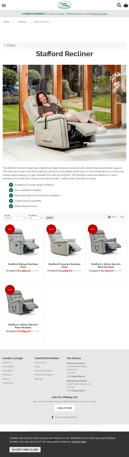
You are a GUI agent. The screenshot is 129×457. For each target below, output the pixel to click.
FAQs (37, 366)
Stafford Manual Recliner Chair (23, 265)
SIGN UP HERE (64, 408)
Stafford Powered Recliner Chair (64, 265)
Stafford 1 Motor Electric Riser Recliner (106, 265)
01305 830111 (78, 376)
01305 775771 (78, 390)
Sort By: (7, 215)
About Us (6, 362)
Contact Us (7, 383)
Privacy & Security (43, 370)
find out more (99, 13)
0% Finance (8, 366)
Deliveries (7, 374)
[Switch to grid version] (109, 216)
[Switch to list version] (118, 216)
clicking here (79, 441)
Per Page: (33, 215)
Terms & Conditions (44, 374)
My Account (40, 362)
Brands (5, 378)
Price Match (7, 370)
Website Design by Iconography (84, 431)
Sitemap (39, 378)
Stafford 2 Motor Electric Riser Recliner (23, 326)
